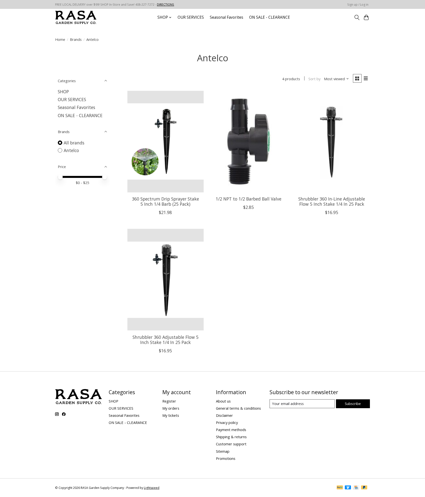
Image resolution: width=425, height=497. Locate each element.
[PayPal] (340, 487)
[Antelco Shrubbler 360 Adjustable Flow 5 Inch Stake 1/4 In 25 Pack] (165, 279)
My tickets (170, 415)
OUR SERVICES (191, 17)
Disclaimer (224, 415)
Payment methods (231, 429)
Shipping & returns (231, 436)
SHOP (63, 91)
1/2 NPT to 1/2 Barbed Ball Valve (248, 199)
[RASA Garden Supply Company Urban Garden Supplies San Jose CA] (75, 17)
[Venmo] (348, 487)
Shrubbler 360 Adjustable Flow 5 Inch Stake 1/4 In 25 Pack (165, 339)
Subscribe (353, 403)
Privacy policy (227, 422)
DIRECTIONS (165, 4)
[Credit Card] (356, 487)
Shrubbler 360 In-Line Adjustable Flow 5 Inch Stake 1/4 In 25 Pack (331, 201)
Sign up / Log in (357, 4)
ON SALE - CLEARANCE (269, 17)
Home (60, 39)
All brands (74, 143)
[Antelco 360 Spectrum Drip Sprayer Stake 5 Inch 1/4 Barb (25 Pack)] (165, 141)
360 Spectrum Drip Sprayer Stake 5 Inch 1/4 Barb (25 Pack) (165, 201)
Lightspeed (151, 488)
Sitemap (222, 451)
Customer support (231, 443)
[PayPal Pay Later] (364, 487)
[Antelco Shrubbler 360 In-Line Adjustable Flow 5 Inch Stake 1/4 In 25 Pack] (331, 141)
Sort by (314, 78)
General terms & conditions (238, 408)
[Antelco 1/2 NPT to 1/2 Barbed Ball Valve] (248, 141)
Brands (76, 39)
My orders (170, 408)
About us (223, 401)
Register (169, 401)
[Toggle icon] (356, 17)
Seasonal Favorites (226, 17)
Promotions (225, 458)
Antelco (71, 150)
